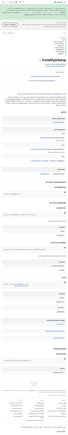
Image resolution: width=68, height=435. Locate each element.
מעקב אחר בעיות (17, 416)
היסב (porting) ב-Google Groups (35, 420)
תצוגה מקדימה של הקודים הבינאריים (56, 411)
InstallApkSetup (58, 122)
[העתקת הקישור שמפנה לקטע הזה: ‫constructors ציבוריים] (44, 182)
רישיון (41, 427)
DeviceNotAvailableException (54, 331)
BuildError (60, 324)
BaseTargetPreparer (58, 66)
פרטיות (36, 427)
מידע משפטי (47, 427)
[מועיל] (5, 33)
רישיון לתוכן (32, 390)
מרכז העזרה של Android (15, 403)
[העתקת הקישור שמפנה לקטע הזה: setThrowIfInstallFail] (49, 243)
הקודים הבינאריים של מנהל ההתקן (57, 416)
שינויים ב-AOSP (29, 15)
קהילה (53, 427)
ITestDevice (39, 161)
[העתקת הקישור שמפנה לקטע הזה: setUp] (60, 278)
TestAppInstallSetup (14, 99)
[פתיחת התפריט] (64, 2)
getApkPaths (44, 174)
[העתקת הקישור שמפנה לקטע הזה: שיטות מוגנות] (51, 349)
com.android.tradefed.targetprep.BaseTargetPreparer (45, 76)
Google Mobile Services (16, 411)
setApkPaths (44, 138)
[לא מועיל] (3, 33)
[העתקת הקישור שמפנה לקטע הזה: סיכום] (59, 112)
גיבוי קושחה (63, 413)
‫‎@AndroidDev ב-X (39, 405)
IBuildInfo (53, 161)
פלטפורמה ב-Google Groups (36, 413)
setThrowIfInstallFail (38, 149)
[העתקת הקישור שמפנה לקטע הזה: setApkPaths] (54, 208)
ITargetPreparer (57, 94)
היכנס (3, 2)
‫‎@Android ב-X (40, 403)
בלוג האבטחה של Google (37, 411)
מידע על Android (61, 427)
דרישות (64, 405)
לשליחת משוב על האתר (27, 427)
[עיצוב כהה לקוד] (65, 192)
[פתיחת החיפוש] (24, 2)
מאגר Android (62, 403)
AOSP (64, 33)
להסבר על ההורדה (61, 408)
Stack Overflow (18, 413)
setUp (33, 161)
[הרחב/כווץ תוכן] (59, 38)
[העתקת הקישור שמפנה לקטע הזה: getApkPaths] (54, 354)
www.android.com (17, 408)
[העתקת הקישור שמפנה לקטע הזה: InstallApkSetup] (52, 187)
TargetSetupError (58, 338)
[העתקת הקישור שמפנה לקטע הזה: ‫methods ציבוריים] (48, 203)
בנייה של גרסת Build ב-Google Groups (36, 417)
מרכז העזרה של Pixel (16, 405)
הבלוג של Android (39, 408)
